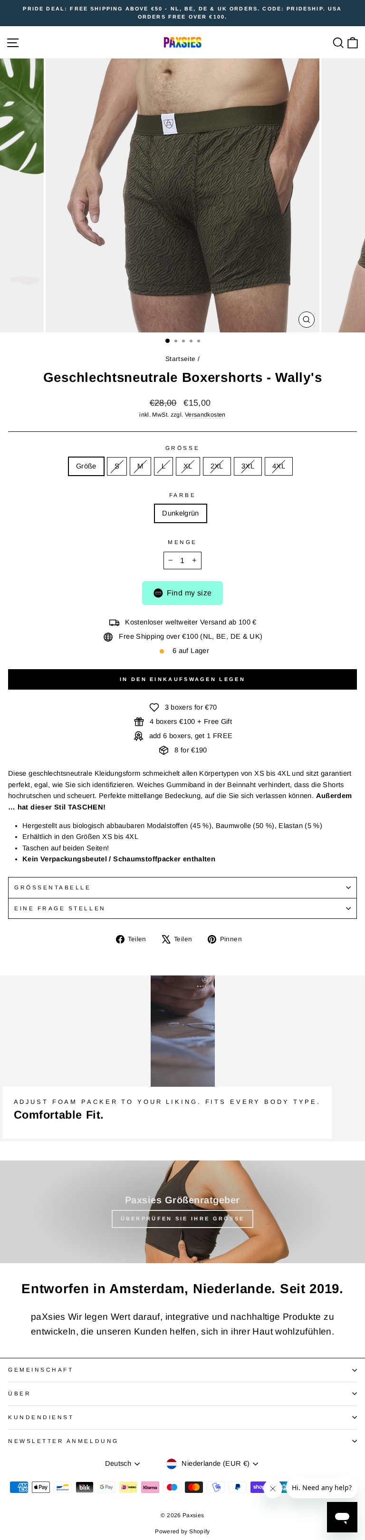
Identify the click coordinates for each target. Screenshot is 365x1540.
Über (19, 1393)
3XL (247, 466)
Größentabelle (52, 887)
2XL (217, 466)
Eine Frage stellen (60, 908)
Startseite (180, 358)
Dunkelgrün (180, 513)
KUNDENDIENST (41, 1417)
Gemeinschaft (40, 1369)
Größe (182, 448)
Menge (182, 542)
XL (187, 466)
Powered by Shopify (182, 1531)
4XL (278, 466)
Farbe (182, 495)
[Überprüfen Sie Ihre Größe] (182, 1211)
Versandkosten (205, 414)
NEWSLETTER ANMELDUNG (63, 1441)
